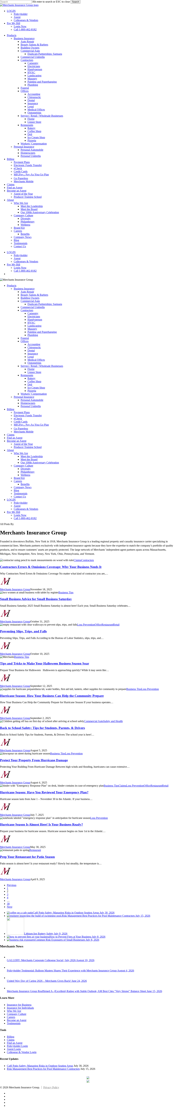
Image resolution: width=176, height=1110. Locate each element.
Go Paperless (21, 428)
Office (98, 624)
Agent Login (14, 1049)
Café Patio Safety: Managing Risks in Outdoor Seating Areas (40, 1065)
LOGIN (11, 499)
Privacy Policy (51, 1087)
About (10, 450)
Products (11, 285)
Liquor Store (34, 372)
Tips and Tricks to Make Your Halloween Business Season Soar (44, 663)
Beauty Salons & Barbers (34, 294)
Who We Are (21, 453)
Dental (31, 350)
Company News (22, 487)
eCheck (18, 418)
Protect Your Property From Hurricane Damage (34, 760)
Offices (25, 341)
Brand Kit (19, 478)
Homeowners (28, 403)
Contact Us (20, 496)
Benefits (25, 484)
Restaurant (107, 624)
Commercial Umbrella (33, 307)
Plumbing (33, 335)
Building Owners (30, 297)
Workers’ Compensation (34, 393)
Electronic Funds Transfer (28, 415)
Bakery (31, 378)
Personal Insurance (24, 396)
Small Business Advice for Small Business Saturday (36, 599)
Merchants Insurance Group (15, 589)
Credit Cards (21, 421)
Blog (16, 490)
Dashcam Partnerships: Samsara (45, 304)
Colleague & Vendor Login (21, 1052)
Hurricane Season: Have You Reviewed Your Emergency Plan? (44, 792)
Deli (30, 384)
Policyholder (21, 502)
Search (75, 2)
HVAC (31, 322)
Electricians (34, 316)
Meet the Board (29, 459)
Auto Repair (27, 291)
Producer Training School (28, 447)
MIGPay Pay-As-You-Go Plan (31, 424)
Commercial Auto (30, 301)
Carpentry (33, 313)
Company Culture (23, 465)
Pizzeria (32, 390)
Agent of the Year (23, 444)
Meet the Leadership (32, 456)
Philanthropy (28, 471)
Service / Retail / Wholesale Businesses (42, 366)
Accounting (34, 344)
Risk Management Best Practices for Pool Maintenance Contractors (43, 1068)
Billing (10, 409)
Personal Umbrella (31, 406)
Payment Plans (22, 412)
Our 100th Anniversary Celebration (40, 462)
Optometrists (34, 362)
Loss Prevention (86, 624)
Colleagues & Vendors (26, 508)
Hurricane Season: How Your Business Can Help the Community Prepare (52, 696)
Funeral (25, 338)
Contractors (27, 310)
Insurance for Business (19, 1004)
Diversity (26, 468)
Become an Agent (16, 440)
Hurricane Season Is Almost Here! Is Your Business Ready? (41, 824)
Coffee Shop (34, 381)
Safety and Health (113, 721)
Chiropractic (34, 347)
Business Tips (65, 592)
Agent (17, 505)
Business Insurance (24, 288)
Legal (31, 356)
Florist (31, 369)
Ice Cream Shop (36, 387)
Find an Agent (14, 437)
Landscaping (34, 325)
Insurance (33, 353)
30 (8, 903)
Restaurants (27, 375)
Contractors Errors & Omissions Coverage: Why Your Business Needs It (50, 567)
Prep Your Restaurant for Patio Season (27, 857)
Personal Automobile (32, 400)
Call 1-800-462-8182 (25, 518)
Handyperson (35, 319)
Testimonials (20, 493)
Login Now (20, 515)
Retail (116, 624)
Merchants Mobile (24, 431)
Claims (10, 434)
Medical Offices (36, 359)
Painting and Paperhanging (42, 331)
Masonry (32, 328)
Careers (18, 481)
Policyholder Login (17, 1046)
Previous (11, 885)
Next (9, 906)
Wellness (25, 474)
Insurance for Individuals (20, 1007)
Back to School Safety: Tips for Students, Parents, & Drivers (42, 728)
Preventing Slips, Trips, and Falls (23, 631)
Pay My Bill (13, 512)
